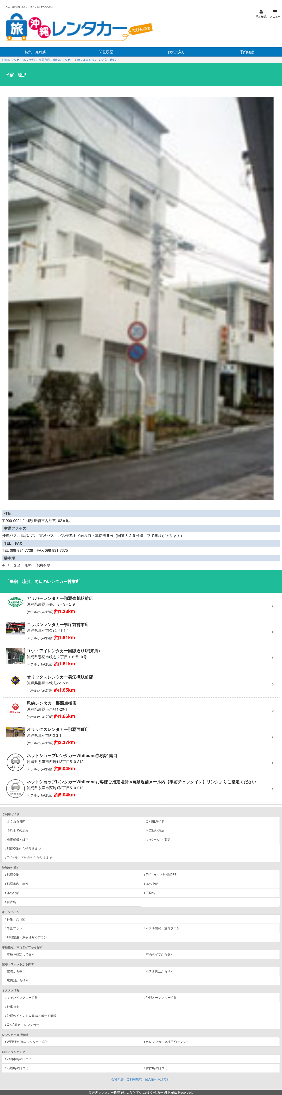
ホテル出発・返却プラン (163, 928)
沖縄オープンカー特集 (161, 997)
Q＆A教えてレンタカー (23, 1024)
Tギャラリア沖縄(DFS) (162, 874)
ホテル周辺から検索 (160, 971)
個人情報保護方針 (157, 1079)
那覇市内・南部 (17, 883)
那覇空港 (13, 874)
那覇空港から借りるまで (24, 848)
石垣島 (150, 892)
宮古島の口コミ (156, 1067)
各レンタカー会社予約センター (167, 1041)
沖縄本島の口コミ (19, 1058)
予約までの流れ (17, 830)
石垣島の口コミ (17, 1067)
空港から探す (16, 971)
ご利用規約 (134, 1079)
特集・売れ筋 (16, 919)
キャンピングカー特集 (22, 997)
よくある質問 (16, 821)
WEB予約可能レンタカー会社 (27, 1041)
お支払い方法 (155, 830)
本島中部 (152, 883)
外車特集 (13, 1006)
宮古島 (11, 901)
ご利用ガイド (155, 821)
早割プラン (14, 928)
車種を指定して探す (21, 954)
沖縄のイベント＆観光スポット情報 (31, 1015)
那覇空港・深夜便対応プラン (27, 937)
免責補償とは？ (17, 839)
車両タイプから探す (160, 954)
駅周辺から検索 (17, 980)
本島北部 (13, 892)
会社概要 (117, 1079)
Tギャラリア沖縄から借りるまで (29, 857)
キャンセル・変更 (158, 839)
